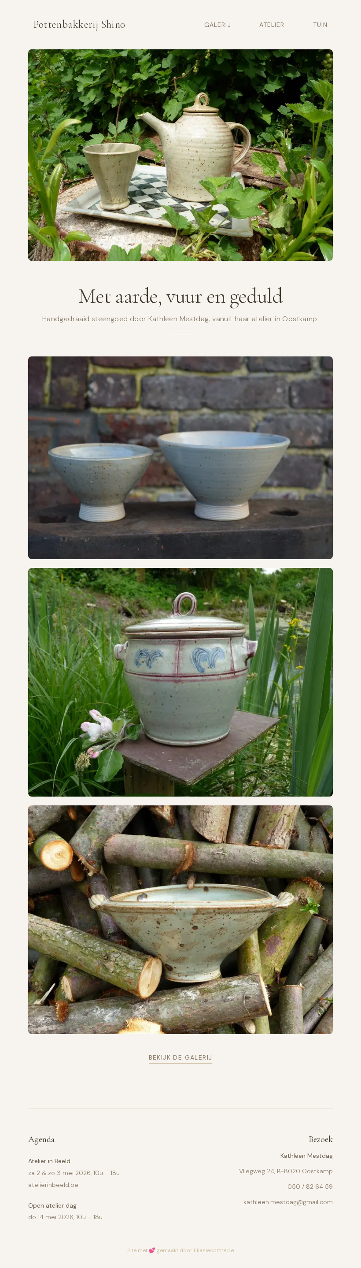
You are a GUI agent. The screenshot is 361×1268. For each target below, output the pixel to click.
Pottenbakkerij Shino (79, 24)
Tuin (320, 25)
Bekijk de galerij (181, 1057)
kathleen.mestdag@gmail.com (288, 1202)
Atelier (272, 25)
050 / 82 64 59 (310, 1186)
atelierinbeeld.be (53, 1185)
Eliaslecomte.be (214, 1250)
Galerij (217, 25)
